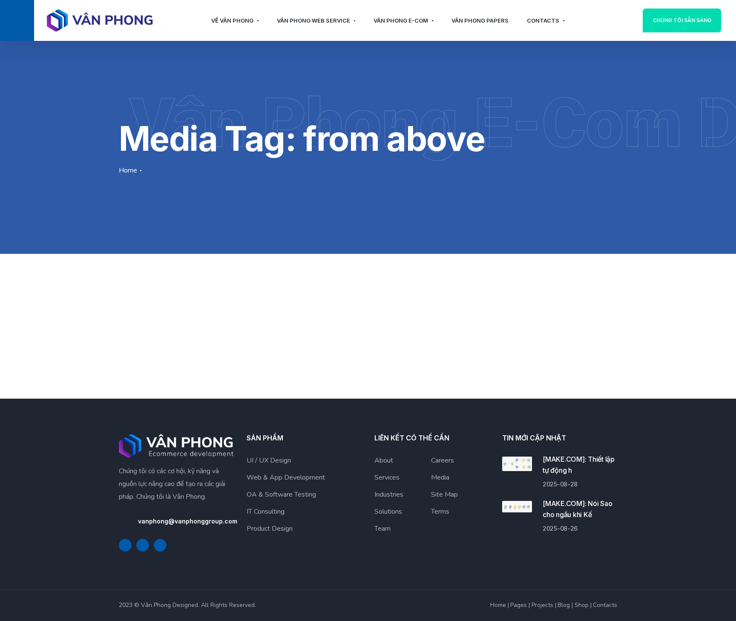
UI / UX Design (269, 460)
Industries (388, 494)
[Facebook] (125, 545)
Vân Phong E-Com (401, 20)
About (383, 460)
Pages (518, 605)
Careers (442, 460)
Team (382, 528)
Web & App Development (286, 477)
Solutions (388, 511)
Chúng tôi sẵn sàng (682, 20)
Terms (440, 511)
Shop (582, 605)
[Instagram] (160, 545)
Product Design (270, 528)
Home (128, 170)
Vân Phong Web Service (313, 20)
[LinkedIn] (142, 545)
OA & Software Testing (281, 494)
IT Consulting (266, 511)
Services (387, 477)
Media (440, 477)
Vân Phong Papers (480, 20)
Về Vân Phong (232, 20)
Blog (564, 605)
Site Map (444, 494)
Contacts (543, 20)
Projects (542, 605)
